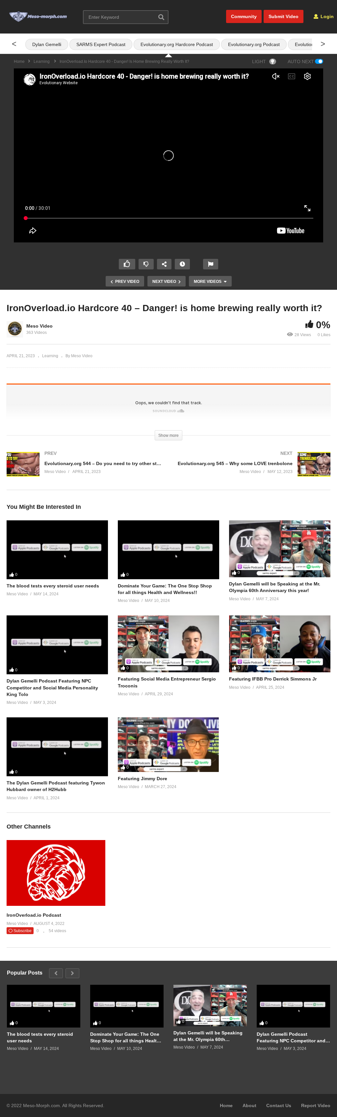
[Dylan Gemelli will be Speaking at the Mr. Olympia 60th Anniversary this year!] (279, 548)
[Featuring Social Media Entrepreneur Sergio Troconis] (168, 643)
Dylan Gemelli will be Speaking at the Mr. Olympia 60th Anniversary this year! (208, 1036)
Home (226, 1105)
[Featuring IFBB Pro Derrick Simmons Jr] (279, 643)
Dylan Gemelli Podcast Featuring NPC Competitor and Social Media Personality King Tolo (52, 687)
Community (244, 16)
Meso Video (39, 326)
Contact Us (278, 1105)
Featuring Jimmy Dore (142, 778)
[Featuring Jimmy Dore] (168, 744)
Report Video (315, 1105)
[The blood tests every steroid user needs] (57, 549)
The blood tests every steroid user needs (53, 585)
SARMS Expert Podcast (100, 44)
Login (326, 16)
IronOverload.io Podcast (34, 915)
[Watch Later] (182, 264)
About (249, 1105)
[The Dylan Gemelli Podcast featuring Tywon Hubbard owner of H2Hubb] (57, 746)
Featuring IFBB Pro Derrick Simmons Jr (273, 679)
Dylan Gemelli (46, 44)
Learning (50, 356)
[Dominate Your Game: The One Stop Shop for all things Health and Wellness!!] (168, 549)
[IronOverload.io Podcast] (56, 904)
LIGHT (259, 61)
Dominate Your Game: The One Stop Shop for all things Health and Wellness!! (125, 1037)
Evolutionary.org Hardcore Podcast (177, 44)
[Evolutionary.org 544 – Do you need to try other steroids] (84, 471)
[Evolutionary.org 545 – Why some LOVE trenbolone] (252, 471)
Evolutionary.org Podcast (254, 44)
